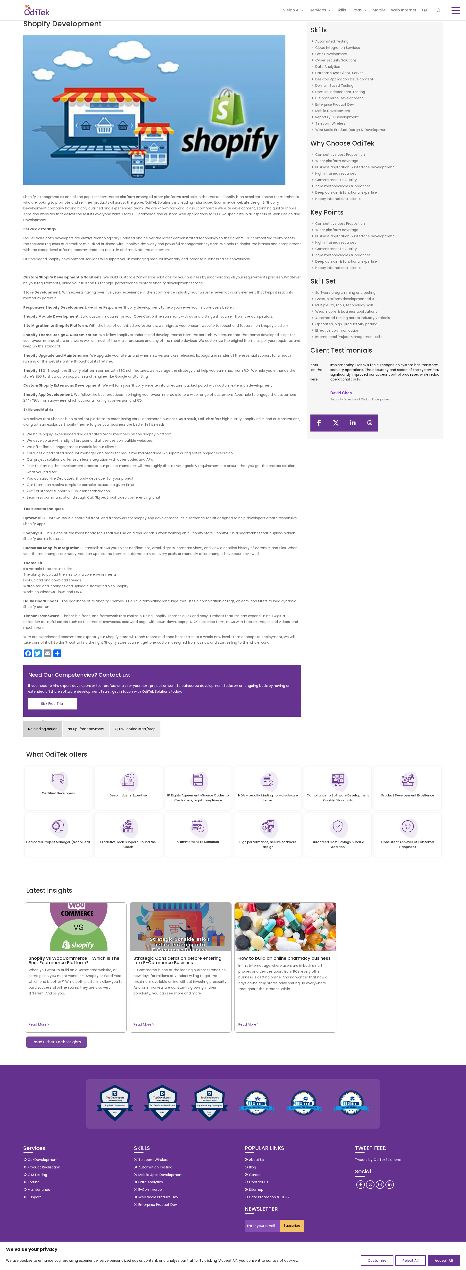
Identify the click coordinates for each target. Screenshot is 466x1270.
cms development (331, 54)
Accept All (444, 1260)
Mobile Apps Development (160, 1174)
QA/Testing (37, 1174)
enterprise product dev (334, 104)
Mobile (379, 11)
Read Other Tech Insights (57, 1042)
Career (254, 1174)
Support (34, 1197)
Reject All (410, 1260)
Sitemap (255, 1189)
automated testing (332, 41)
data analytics (327, 66)
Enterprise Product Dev (157, 1204)
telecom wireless (330, 123)
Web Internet (403, 11)
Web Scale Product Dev (157, 1197)
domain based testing (334, 85)
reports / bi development (337, 117)
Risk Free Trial (52, 703)
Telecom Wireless (152, 1159)
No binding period (43, 728)
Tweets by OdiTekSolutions (378, 1159)
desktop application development (344, 79)
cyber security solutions (336, 60)
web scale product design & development (351, 129)
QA (425, 11)
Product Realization (43, 1167)
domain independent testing (340, 91)
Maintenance (38, 1189)
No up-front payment (86, 728)
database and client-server (339, 72)
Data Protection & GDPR (269, 1197)
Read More (38, 1024)
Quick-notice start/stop (135, 728)
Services (318, 11)
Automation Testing (154, 1167)
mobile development (332, 110)
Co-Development (42, 1159)
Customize (377, 1260)
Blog (252, 1167)
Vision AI (291, 11)
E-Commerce (149, 1189)
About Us (256, 1159)
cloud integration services (337, 47)
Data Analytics (150, 1182)
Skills (341, 11)
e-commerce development (339, 98)
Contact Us (258, 1182)
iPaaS (356, 11)
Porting (33, 1182)
